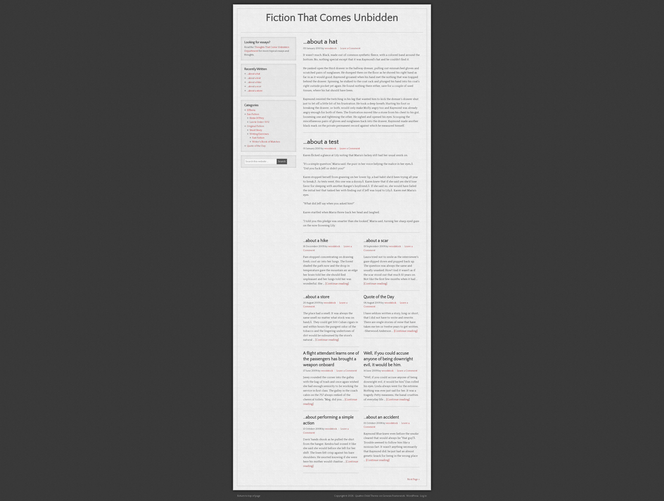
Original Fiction (255, 126)
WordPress (412, 496)
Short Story (256, 130)
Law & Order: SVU (259, 122)
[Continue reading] (337, 283)
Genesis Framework (394, 496)
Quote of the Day (379, 297)
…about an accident (381, 417)
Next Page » (413, 479)
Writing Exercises (259, 134)
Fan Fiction (253, 114)
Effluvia (251, 110)
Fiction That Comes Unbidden (332, 18)
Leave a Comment (350, 48)
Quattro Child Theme (367, 496)
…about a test (321, 141)
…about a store (316, 297)
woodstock (331, 48)
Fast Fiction (258, 137)
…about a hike (315, 240)
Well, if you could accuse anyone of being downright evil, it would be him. (388, 359)
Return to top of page (248, 496)
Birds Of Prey (257, 118)
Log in (423, 496)
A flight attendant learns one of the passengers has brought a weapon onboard (331, 359)
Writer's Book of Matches (266, 141)
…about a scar (376, 240)
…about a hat (320, 41)
